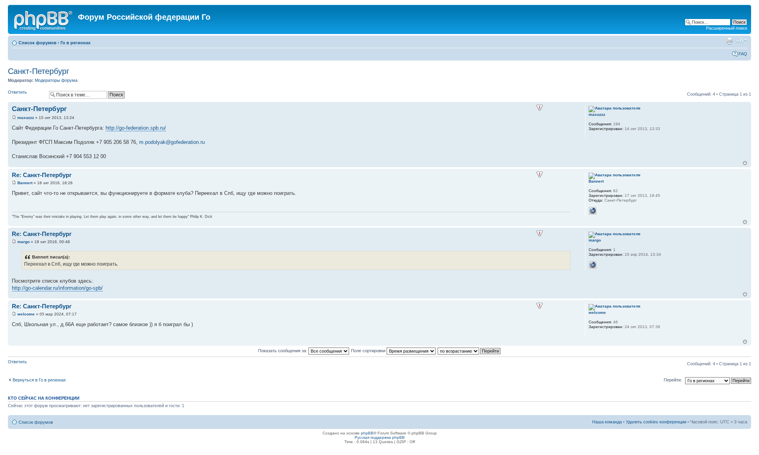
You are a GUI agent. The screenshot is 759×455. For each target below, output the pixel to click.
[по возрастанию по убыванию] (469, 350)
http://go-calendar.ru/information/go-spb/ (57, 288)
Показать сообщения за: (283, 350)
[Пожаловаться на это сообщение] (540, 108)
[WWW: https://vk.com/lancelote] (593, 211)
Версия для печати (729, 41)
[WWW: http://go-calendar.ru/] (593, 265)
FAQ (742, 53)
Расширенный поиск (726, 28)
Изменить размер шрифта (741, 41)
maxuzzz (25, 117)
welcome (26, 314)
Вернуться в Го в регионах (39, 380)
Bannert (24, 183)
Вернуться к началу (745, 163)
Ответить (17, 92)
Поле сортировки (369, 350)
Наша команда (607, 421)
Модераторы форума (56, 80)
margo (23, 242)
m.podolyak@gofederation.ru (172, 142)
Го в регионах (75, 42)
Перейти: (673, 380)
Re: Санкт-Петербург (42, 175)
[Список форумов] (44, 19)
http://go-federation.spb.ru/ (136, 128)
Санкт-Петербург (38, 71)
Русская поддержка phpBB (380, 437)
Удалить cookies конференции (656, 421)
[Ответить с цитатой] (560, 108)
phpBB (367, 433)
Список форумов (38, 42)
